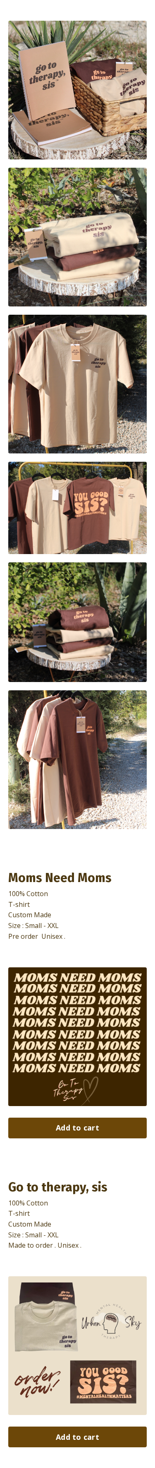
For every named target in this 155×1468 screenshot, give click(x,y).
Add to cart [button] (77, 1128)
